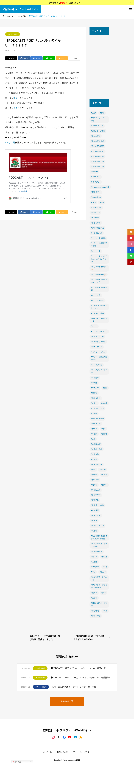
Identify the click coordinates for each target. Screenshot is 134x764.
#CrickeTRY (95, 136)
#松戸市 (94, 557)
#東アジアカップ (97, 526)
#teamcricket (96, 197)
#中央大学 (95, 388)
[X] (58, 737)
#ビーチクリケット (98, 342)
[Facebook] (64, 737)
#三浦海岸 (95, 378)
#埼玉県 (94, 434)
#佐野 (105, 388)
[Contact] (75, 737)
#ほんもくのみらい (98, 352)
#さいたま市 (95, 295)
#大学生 (104, 434)
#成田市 (94, 485)
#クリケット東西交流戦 (99, 288)
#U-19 (93, 202)
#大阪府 (94, 459)
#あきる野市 (95, 223)
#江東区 (94, 562)
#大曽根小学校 (96, 449)
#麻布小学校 (95, 616)
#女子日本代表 (96, 464)
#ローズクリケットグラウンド (99, 371)
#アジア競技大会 (97, 228)
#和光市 (94, 429)
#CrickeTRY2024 (97, 156)
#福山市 (94, 593)
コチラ (17, 98)
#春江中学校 (95, 495)
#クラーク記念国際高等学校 (99, 244)
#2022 (102, 113)
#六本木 (104, 403)
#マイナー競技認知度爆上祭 (99, 358)
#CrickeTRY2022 (97, 146)
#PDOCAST (95, 177)
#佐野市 (94, 393)
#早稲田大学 (95, 490)
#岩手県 (94, 475)
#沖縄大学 (95, 567)
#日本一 (104, 485)
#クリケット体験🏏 (98, 275)
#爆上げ (103, 572)
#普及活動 (95, 500)
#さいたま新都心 (97, 300)
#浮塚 (105, 567)
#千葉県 (94, 413)
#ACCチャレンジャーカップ (99, 119)
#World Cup (95, 213)
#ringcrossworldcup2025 (100, 187)
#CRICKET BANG (98, 131)
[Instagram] (53, 737)
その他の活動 (12, 34)
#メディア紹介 (96, 365)
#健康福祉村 (95, 398)
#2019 (93, 113)
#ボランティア (96, 347)
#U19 (102, 202)
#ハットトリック (97, 336)
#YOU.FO (95, 218)
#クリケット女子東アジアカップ (99, 281)
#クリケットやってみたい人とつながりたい (99, 259)
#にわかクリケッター (99, 331)
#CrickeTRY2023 (97, 151)
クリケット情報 (40, 687)
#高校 (105, 611)
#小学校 (103, 469)
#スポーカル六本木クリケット (99, 306)
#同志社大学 (95, 424)
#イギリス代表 (96, 233)
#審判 (93, 469)
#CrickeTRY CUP (97, 141)
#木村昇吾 (95, 510)
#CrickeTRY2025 (97, 162)
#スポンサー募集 (97, 313)
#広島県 (104, 475)
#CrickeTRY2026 (97, 167)
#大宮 (93, 439)
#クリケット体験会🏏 (98, 268)
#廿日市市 (95, 480)
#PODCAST (95, 182)
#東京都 (94, 531)
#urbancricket (96, 207)
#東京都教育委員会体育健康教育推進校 (99, 537)
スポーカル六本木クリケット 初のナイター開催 (74, 687)
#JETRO (94, 172)
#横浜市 (104, 557)
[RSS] (80, 737)
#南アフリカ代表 (97, 418)
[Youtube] (69, 737)
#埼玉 (103, 429)
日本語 (18, 762)
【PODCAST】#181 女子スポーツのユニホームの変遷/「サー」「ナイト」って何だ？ (81, 668)
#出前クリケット (97, 408)
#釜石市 (94, 598)
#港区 (93, 572)
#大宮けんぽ (95, 444)
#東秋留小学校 (96, 552)
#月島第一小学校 (97, 505)
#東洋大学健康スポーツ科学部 (99, 545)
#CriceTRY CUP (97, 126)
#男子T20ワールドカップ (99, 578)
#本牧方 (94, 520)
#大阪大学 (95, 454)
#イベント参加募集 (98, 238)
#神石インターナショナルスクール (99, 586)
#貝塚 (103, 593)
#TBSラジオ (95, 192)
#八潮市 (94, 403)
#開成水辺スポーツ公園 (99, 604)
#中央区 (94, 383)
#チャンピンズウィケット (99, 319)
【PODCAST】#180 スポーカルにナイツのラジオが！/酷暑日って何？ (81, 677)
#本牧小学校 (95, 515)
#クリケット (95, 251)
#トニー (94, 326)
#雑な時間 (10, 142)
